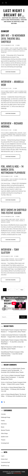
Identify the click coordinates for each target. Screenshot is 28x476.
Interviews (11, 91)
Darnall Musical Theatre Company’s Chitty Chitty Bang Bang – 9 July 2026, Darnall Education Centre (12, 353)
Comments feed (5, 462)
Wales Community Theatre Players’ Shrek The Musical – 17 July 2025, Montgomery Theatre (13, 377)
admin (18, 45)
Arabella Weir (23, 91)
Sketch (15, 180)
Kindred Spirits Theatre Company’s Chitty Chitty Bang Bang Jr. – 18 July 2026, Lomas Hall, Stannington (14, 341)
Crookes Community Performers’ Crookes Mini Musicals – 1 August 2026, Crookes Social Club (13, 335)
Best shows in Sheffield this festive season (13, 211)
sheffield (22, 51)
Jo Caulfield (16, 51)
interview (4, 94)
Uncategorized (5, 443)
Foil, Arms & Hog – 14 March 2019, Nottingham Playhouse (13, 169)
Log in (2, 456)
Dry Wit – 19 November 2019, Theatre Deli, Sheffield (13, 38)
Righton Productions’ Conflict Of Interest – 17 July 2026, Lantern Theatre (13, 347)
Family (10, 219)
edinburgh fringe (23, 92)
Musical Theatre (5, 430)
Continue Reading (11, 71)
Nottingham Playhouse (7, 180)
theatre (8, 222)
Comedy (7, 48)
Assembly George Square (7, 92)
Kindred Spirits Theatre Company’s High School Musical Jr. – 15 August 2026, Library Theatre (13, 330)
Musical (22, 220)
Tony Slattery (19, 260)
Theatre (17, 219)
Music (13, 219)
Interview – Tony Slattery (10, 251)
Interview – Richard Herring (12, 124)
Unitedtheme (17, 473)
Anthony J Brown (18, 48)
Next (22, 289)
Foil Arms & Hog (22, 179)
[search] (6, 3)
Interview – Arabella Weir (12, 83)
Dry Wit (10, 51)
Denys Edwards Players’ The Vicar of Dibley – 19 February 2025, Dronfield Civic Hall (13, 389)
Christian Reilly (8, 49)
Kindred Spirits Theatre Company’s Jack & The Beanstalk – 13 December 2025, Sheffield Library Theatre (13, 370)
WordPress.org (5, 465)
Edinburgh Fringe (13, 133)
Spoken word (4, 436)
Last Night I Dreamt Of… (14, 12)
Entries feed (4, 459)
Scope (11, 135)
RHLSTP (23, 134)
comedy (14, 49)
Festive (13, 220)
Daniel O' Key (20, 49)
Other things (4, 433)
